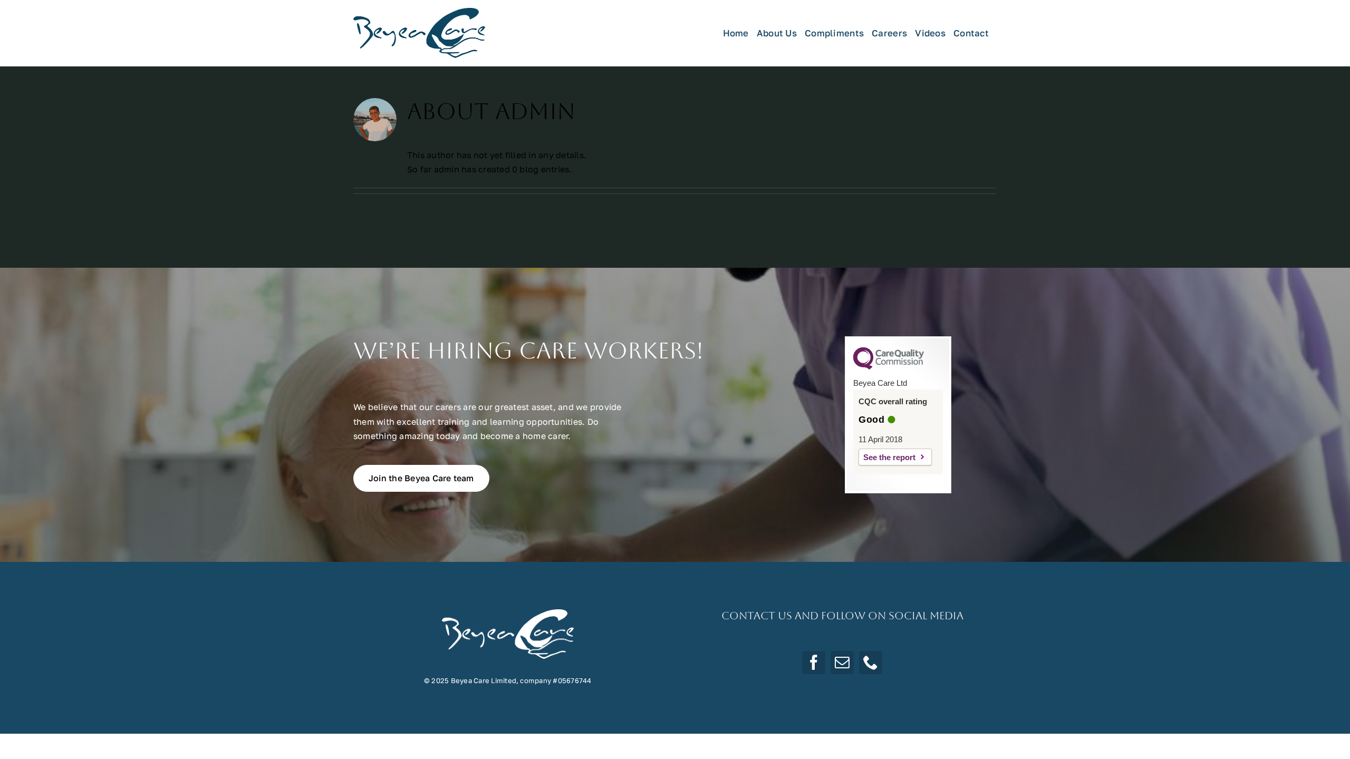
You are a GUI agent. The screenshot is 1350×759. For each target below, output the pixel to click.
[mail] (842, 662)
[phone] (870, 662)
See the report (889, 457)
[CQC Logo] (888, 367)
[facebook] (813, 662)
